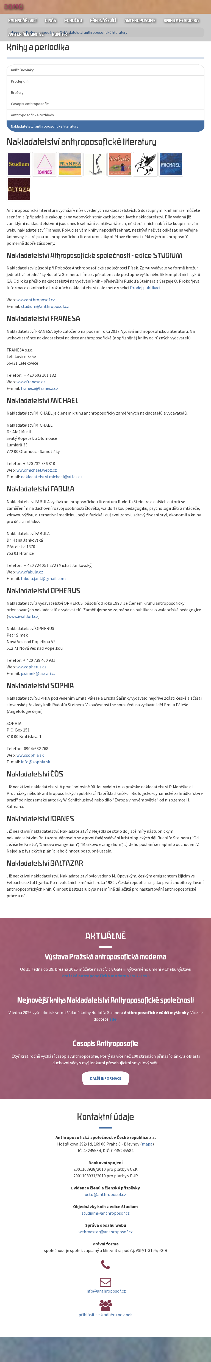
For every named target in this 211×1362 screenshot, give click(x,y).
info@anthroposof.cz (105, 1291)
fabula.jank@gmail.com (43, 578)
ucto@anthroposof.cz (105, 1194)
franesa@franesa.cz (39, 388)
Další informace (105, 1078)
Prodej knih (20, 81)
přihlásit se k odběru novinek (105, 1314)
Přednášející (103, 20)
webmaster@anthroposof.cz (106, 1231)
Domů (13, 7)
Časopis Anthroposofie (30, 103)
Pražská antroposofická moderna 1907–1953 (105, 975)
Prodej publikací (145, 287)
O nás (50, 20)
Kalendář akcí (22, 20)
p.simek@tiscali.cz (38, 673)
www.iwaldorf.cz (23, 616)
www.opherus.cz (31, 666)
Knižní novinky (22, 69)
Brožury (17, 92)
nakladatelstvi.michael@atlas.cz (51, 476)
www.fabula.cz (29, 572)
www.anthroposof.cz (35, 299)
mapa (147, 1144)
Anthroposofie (140, 20)
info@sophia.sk (35, 761)
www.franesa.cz (30, 381)
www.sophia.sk (30, 755)
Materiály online (26, 34)
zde (112, 1019)
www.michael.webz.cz (36, 470)
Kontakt (60, 34)
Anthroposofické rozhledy (32, 114)
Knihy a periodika (181, 20)
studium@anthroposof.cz (45, 306)
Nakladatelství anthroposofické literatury (45, 126)
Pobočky (73, 20)
